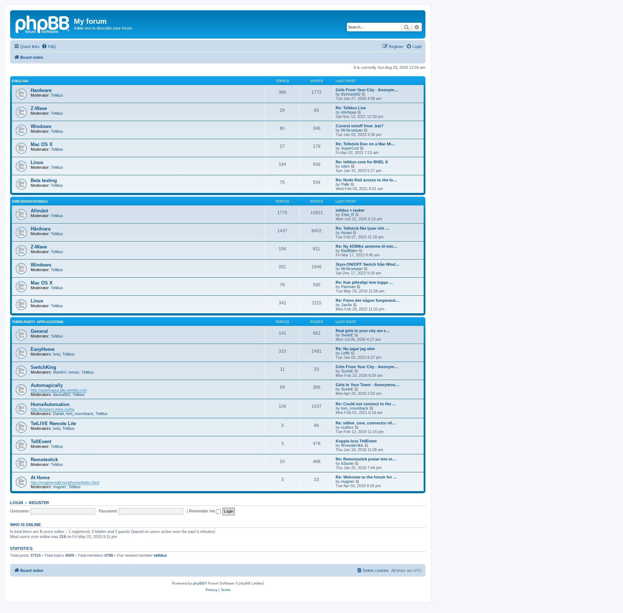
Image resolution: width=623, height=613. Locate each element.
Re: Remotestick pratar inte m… (366, 459)
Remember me (202, 511)
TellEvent (41, 441)
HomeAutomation (50, 404)
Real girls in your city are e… (363, 330)
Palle (345, 184)
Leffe (345, 353)
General (39, 331)
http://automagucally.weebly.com (59, 390)
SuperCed (350, 148)
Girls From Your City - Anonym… (367, 90)
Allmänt (39, 210)
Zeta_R (347, 214)
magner (59, 487)
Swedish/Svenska (30, 201)
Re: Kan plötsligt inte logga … (364, 282)
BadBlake (349, 250)
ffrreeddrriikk (352, 445)
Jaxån (346, 305)
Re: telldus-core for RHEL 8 (362, 162)
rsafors (347, 427)
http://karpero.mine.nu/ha (52, 409)
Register (39, 502)
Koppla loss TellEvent (356, 441)
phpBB (198, 583)
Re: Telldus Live (351, 108)
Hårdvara (40, 228)
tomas (74, 372)
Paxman (348, 287)
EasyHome (42, 349)
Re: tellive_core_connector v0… (366, 423)
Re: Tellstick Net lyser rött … (362, 228)
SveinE (347, 335)
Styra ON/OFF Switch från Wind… (367, 264)
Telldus (57, 95)
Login (16, 502)
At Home (40, 477)
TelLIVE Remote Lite (53, 423)
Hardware (41, 90)
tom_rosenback (79, 413)
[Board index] (43, 23)
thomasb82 (351, 94)
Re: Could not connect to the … (366, 404)
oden (345, 166)
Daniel (58, 413)
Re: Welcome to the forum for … (366, 477)
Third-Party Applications (37, 322)
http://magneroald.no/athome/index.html (65, 482)
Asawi (346, 232)
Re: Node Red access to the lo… (366, 180)
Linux (37, 162)
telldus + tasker (350, 210)
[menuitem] (48, 46)
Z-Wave (39, 108)
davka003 (61, 394)
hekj (56, 354)
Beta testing (44, 180)
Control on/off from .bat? (360, 126)
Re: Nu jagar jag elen (355, 349)
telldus (160, 555)
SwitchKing (43, 367)
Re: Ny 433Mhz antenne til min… (366, 246)
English (20, 81)
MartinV (59, 372)
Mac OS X (42, 144)
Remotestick (44, 459)
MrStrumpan (352, 130)
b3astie (347, 463)
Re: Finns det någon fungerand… (367, 300)
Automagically (47, 385)
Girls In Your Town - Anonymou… (367, 385)
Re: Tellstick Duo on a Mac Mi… (365, 144)
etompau (348, 112)
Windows (41, 126)
